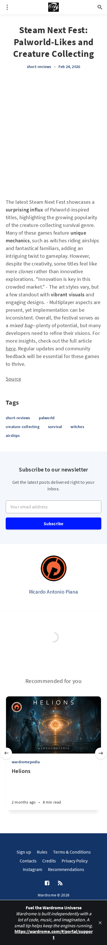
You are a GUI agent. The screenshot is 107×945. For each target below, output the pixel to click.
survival (55, 426)
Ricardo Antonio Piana (53, 591)
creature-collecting (22, 426)
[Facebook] (47, 883)
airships (13, 435)
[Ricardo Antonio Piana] (53, 568)
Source (13, 378)
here (11, 348)
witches (77, 426)
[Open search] (100, 7)
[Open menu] (7, 7)
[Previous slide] (6, 753)
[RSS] (60, 883)
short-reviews (39, 66)
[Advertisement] (53, 133)
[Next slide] (100, 753)
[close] (100, 922)
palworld (47, 417)
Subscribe (54, 523)
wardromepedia (26, 761)
